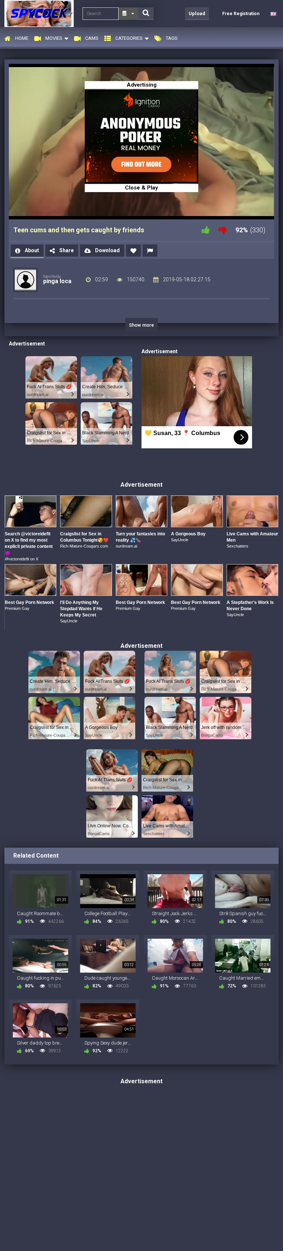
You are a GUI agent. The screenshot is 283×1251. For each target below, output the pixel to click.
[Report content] (150, 250)
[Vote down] (223, 230)
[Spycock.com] (41, 13)
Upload (197, 13)
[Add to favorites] (133, 250)
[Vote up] (206, 230)
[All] (128, 13)
